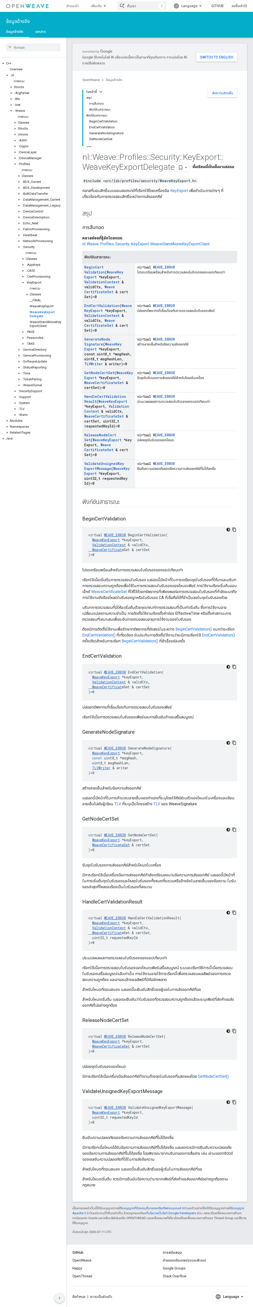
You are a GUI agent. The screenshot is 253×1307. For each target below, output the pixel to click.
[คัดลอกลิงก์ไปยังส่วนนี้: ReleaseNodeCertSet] (134, 1021)
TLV (117, 804)
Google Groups (174, 1268)
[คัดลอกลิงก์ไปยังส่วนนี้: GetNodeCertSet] (124, 819)
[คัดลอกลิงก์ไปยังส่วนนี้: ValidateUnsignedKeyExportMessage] (167, 1092)
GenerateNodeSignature (97, 341)
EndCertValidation (102, 305)
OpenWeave (91, 80)
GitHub (217, 6)
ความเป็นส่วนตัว (101, 1297)
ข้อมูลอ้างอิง (18, 21)
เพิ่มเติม (96, 6)
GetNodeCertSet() (213, 1076)
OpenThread (82, 1276)
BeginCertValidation (94, 269)
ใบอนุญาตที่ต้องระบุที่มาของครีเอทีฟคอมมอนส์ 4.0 (153, 1208)
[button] (33, 63)
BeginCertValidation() (193, 629)
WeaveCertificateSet (99, 289)
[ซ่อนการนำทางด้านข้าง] (59, 1298)
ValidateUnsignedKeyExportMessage (104, 466)
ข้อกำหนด (78, 1297)
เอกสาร (40, 32)
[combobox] (142, 5)
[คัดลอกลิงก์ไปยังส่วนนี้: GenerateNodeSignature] (140, 732)
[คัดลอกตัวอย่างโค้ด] (234, 530)
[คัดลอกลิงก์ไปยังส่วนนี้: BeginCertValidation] (131, 519)
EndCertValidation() (98, 635)
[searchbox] (33, 47)
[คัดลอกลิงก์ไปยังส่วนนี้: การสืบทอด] (109, 228)
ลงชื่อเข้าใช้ (239, 6)
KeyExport (179, 190)
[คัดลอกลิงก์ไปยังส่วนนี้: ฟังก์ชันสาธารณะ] (125, 502)
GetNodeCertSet (99, 372)
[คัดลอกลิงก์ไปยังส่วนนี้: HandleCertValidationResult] (147, 902)
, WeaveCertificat (119, 547)
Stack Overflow (175, 1276)
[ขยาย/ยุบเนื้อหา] (101, 92)
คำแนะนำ (72, 6)
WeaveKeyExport (112, 401)
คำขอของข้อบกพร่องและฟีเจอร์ (184, 1260)
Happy (77, 1268)
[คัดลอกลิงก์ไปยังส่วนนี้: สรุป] (97, 214)
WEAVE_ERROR (164, 267)
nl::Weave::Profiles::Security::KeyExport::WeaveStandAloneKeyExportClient (146, 244)
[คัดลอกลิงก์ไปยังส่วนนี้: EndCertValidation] (126, 656)
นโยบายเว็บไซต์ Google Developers (172, 1213)
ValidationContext (102, 282)
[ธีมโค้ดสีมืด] (228, 530)
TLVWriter (93, 364)
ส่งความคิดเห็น (222, 93)
